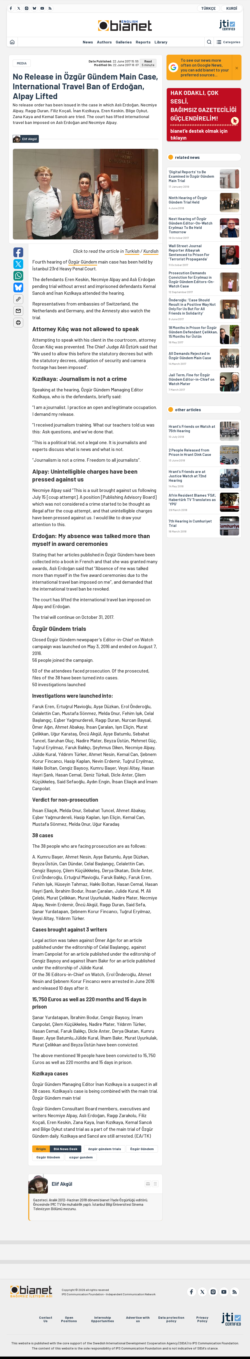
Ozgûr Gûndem (48, 1157)
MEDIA (22, 63)
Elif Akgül (62, 1184)
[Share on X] (18, 264)
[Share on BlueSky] (18, 287)
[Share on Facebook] (18, 252)
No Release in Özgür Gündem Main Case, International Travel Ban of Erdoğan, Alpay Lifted (85, 86)
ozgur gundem (81, 1157)
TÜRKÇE (208, 8)
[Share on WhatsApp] (18, 276)
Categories (231, 42)
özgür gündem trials (104, 1149)
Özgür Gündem (82, 262)
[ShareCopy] (18, 299)
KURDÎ (231, 8)
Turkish (132, 251)
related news (187, 157)
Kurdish (150, 251)
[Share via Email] (18, 311)
